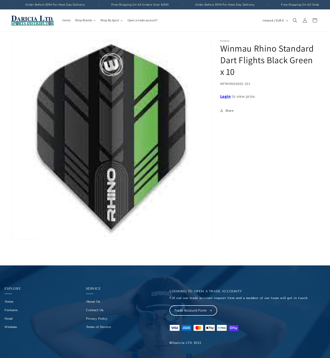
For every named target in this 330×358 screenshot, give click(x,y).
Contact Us (94, 310)
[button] (295, 20)
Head (8, 319)
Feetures (11, 310)
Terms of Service (98, 327)
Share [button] (229, 110)
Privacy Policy (97, 319)
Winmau (10, 327)
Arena (8, 302)
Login (225, 96)
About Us (93, 302)
